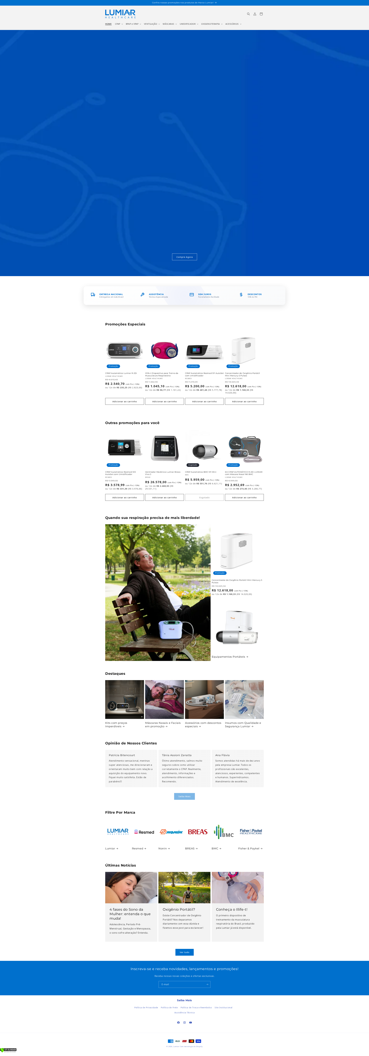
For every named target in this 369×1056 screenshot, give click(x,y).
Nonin (162, 848)
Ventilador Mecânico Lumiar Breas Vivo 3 (162, 473)
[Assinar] (207, 984)
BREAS (190, 848)
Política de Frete (169, 1007)
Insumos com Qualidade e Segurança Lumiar (243, 724)
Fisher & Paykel (248, 848)
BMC (215, 848)
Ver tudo (184, 952)
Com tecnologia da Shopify (191, 1046)
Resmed (137, 848)
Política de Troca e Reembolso (196, 1007)
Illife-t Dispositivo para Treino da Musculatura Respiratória (161, 374)
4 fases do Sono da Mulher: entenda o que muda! (130, 913)
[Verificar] (8, 1051)
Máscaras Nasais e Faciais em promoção (163, 724)
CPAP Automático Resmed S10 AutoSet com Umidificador (120, 473)
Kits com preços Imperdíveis (116, 724)
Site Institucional (223, 1007)
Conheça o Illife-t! (231, 909)
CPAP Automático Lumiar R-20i (121, 373)
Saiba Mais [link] (184, 796)
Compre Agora (184, 256)
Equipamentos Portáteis (228, 656)
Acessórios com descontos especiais (203, 724)
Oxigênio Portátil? (179, 909)
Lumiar (110, 848)
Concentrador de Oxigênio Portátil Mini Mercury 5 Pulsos (242, 374)
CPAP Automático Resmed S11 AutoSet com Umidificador (204, 374)
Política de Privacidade (146, 1007)
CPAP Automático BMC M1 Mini (200, 472)
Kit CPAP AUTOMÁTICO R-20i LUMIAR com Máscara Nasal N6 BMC (243, 473)
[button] (118, 24)
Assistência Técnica (184, 1012)
